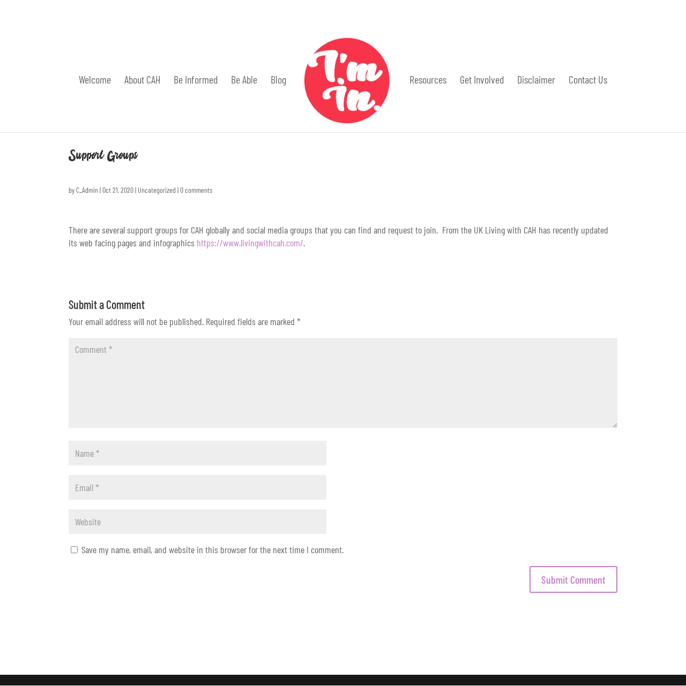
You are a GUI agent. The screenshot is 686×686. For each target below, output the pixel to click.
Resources (427, 81)
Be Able (244, 81)
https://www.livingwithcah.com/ (250, 242)
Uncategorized (157, 189)
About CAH (142, 81)
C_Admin (87, 189)
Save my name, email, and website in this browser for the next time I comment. (212, 549)
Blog (278, 81)
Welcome (95, 81)
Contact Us (588, 81)
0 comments (196, 189)
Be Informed (196, 81)
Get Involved (482, 81)
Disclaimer (536, 81)
